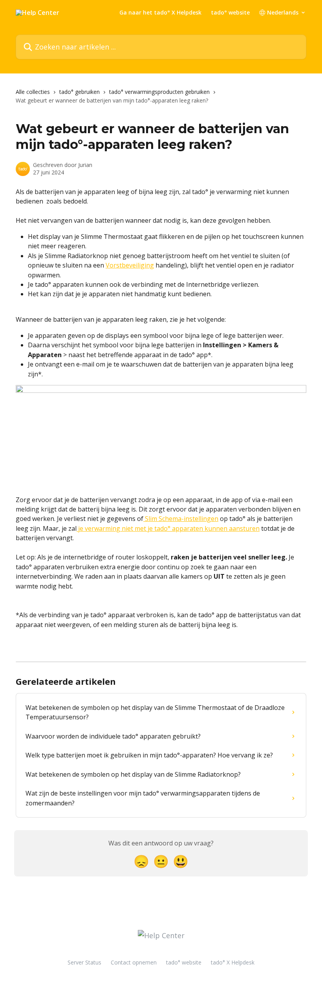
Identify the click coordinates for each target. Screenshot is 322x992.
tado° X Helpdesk (232, 962)
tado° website (230, 12)
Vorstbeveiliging (130, 265)
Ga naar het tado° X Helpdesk (160, 12)
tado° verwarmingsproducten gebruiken (159, 91)
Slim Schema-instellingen (180, 518)
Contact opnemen (134, 962)
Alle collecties (33, 91)
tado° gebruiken (79, 91)
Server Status (84, 962)
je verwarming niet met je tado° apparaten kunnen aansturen (168, 528)
